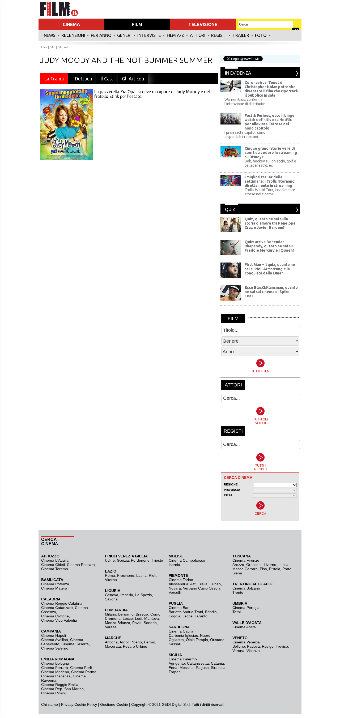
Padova (253, 646)
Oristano (217, 640)
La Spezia (143, 595)
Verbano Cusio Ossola (201, 588)
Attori (197, 35)
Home (43, 47)
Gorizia (123, 560)
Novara (175, 588)
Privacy (67, 704)
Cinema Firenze (245, 560)
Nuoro (205, 635)
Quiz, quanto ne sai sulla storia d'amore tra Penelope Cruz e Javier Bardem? (270, 223)
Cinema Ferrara (54, 667)
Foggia (174, 616)
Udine (110, 560)
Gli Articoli (133, 78)
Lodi (138, 618)
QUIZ (230, 209)
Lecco (128, 618)
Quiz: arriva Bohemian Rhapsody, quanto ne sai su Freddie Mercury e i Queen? (269, 246)
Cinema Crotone (55, 616)
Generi (124, 35)
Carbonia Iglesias (183, 635)
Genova (111, 595)
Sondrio (150, 623)
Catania (217, 663)
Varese (111, 627)
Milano (110, 614)
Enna (173, 667)
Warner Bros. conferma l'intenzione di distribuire (244, 101)
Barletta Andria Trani (186, 612)
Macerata (113, 646)
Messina (187, 667)
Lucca (283, 564)
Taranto (201, 616)
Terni (236, 612)
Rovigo (268, 646)
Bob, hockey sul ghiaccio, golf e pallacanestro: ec (270, 163)
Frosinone (125, 575)
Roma (110, 575)
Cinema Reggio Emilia (59, 684)
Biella (202, 584)
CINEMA (71, 24)
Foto (260, 35)
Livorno (270, 564)
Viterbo (111, 580)
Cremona (113, 618)
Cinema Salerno (54, 648)
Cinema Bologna (55, 663)
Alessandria (178, 584)
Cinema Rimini (53, 693)
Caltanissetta (198, 663)
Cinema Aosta (244, 627)
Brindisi (211, 612)
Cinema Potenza (55, 584)
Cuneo (215, 584)
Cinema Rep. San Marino (62, 689)
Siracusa (218, 667)
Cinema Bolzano (246, 588)
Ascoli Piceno (131, 642)
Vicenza (253, 650)
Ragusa (202, 667)
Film (52, 47)
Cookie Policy (85, 704)
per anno (101, 35)
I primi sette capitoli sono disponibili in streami (244, 134)
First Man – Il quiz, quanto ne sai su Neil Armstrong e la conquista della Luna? (270, 269)
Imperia (126, 595)
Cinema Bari (179, 607)
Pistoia (274, 569)
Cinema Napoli (53, 635)
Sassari (175, 644)
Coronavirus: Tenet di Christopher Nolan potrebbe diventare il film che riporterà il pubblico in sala (271, 88)
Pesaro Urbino (135, 646)
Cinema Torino (181, 580)
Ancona (111, 642)
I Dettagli (82, 78)
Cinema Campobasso (187, 560)
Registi (219, 35)
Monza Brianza (117, 623)
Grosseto (254, 564)
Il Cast (106, 78)
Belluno (238, 646)
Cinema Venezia (246, 642)
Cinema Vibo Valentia (59, 620)
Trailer (240, 35)
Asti (193, 584)
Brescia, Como (148, 614)
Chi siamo (49, 704)
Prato (286, 569)
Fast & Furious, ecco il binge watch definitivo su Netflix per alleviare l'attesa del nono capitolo (270, 121)
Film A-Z (175, 35)
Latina (141, 575)
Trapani (175, 672)
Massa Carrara (245, 569)
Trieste (157, 560)
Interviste (149, 35)
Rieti (152, 575)
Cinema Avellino (54, 640)
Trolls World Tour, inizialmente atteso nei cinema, (270, 192)
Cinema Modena (55, 672)
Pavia (137, 623)
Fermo (149, 642)
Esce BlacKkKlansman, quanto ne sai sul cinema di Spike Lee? (271, 291)
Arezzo (238, 564)
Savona (111, 599)
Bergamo (126, 614)
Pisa (263, 569)
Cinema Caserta (75, 644)
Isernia (174, 564)
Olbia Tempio (197, 640)
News (50, 35)
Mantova (151, 618)
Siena (237, 573)
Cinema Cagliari (182, 631)
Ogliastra (176, 640)
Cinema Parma (83, 672)
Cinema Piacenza (56, 676)
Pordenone (140, 560)
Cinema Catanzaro (57, 607)
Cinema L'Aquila (55, 560)
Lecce (187, 616)
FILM (137, 24)
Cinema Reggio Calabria (61, 603)
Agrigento (177, 663)
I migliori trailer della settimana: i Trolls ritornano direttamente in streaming (270, 181)
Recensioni (73, 35)
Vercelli (175, 592)
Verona (238, 650)
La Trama (54, 78)
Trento (237, 592)
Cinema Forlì (81, 667)
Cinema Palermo (183, 659)
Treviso (282, 646)
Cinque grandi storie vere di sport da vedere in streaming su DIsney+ (271, 152)
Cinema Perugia (246, 607)
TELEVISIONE (202, 24)
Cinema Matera (54, 588)
